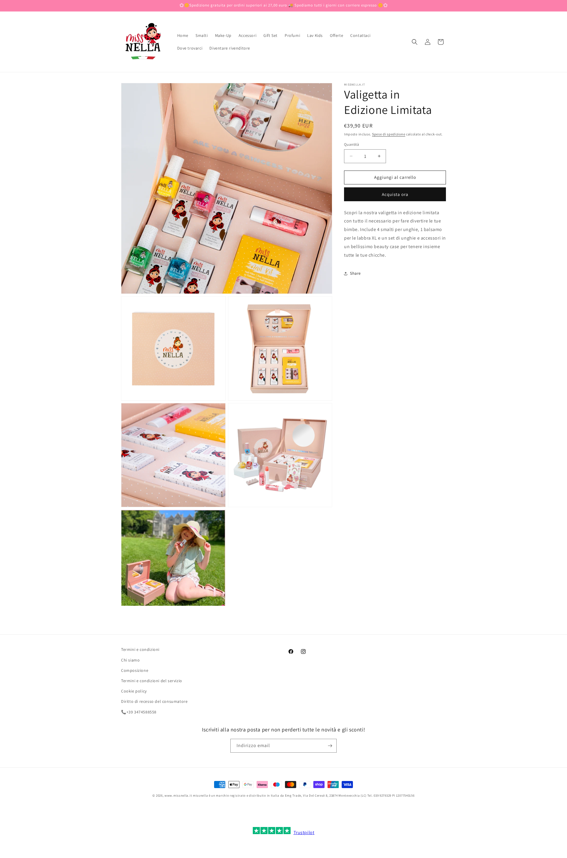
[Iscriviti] (329, 746)
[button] (414, 41)
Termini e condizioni (140, 649)
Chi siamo (130, 660)
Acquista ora (395, 194)
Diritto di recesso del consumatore (154, 701)
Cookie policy (134, 691)
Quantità (351, 144)
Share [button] (355, 273)
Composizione (134, 670)
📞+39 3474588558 (139, 712)
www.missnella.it (178, 795)
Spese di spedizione (388, 134)
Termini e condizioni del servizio (151, 680)
